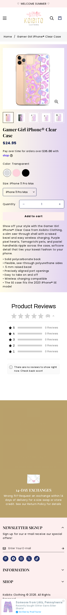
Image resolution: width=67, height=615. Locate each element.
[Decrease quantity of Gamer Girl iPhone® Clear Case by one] (23, 204)
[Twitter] (29, 558)
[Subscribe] (60, 548)
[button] (59, 18)
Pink (16, 173)
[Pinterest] (5, 558)
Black (25, 173)
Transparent (7, 173)
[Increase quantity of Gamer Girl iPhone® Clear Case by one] (59, 204)
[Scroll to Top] (60, 595)
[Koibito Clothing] (33, 18)
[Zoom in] (56, 102)
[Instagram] (21, 558)
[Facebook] (13, 558)
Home (8, 36)
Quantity (9, 204)
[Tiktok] (37, 558)
